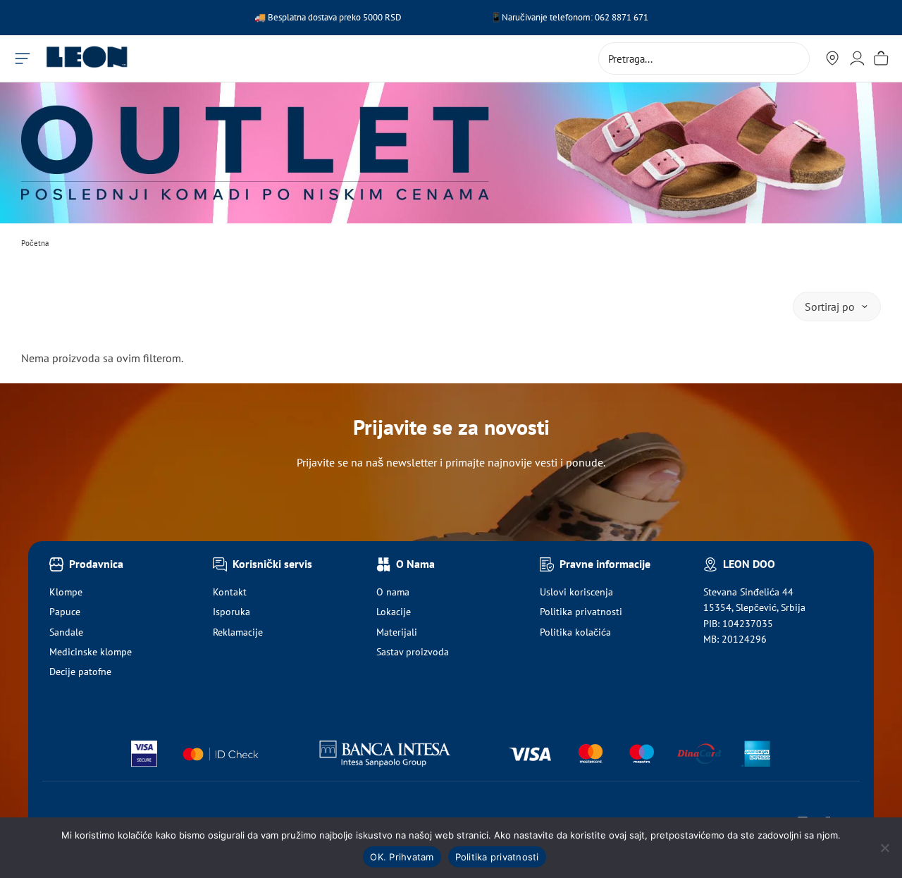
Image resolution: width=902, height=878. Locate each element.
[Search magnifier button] (793, 58)
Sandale (66, 632)
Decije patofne (80, 671)
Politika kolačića (575, 632)
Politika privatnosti (581, 611)
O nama (392, 592)
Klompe (65, 592)
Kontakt (230, 592)
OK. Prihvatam (401, 856)
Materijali (396, 632)
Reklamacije (238, 632)
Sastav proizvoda (412, 651)
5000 (374, 17)
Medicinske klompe (90, 651)
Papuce (64, 611)
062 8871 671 (621, 17)
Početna (35, 243)
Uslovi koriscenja (576, 592)
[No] (884, 848)
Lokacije (393, 611)
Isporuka (231, 611)
